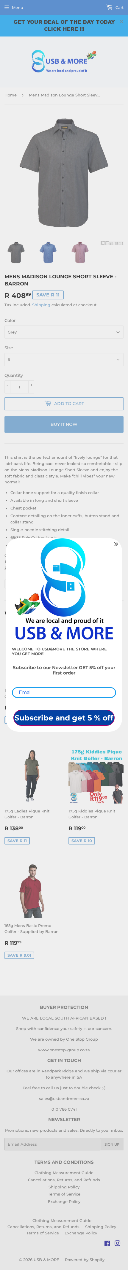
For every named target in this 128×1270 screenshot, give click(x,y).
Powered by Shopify (84, 1259)
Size (8, 347)
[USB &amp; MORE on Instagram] (118, 1244)
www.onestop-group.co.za (64, 1049)
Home (10, 95)
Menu (17, 7)
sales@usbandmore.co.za (64, 1098)
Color (10, 320)
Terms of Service (64, 1194)
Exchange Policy (64, 1201)
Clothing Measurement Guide (64, 1172)
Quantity (13, 375)
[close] (121, 21)
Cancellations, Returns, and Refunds (64, 1179)
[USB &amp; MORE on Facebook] (107, 1244)
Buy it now (64, 424)
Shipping (41, 304)
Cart (119, 7)
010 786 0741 (64, 1109)
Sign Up (112, 1144)
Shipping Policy (64, 1187)
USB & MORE (46, 1259)
